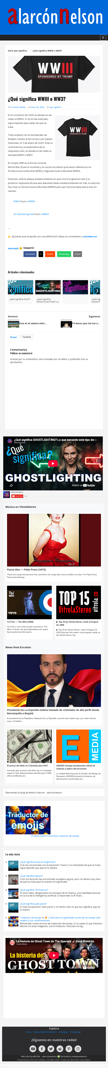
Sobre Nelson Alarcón (45, 1032)
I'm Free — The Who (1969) (20, 622)
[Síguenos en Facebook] (42, 1048)
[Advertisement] (54, 993)
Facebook (30, 254)
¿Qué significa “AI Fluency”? (34, 889)
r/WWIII (31, 201)
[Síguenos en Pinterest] (69, 1048)
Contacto (63, 1032)
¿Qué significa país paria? (33, 903)
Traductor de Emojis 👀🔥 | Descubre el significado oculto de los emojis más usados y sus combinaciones (60, 919)
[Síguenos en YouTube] (33, 1048)
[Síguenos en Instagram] (78, 1048)
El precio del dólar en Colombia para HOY (27, 765)
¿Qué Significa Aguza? (31, 875)
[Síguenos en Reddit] (60, 1048)
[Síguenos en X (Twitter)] (51, 1048)
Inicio (29, 1032)
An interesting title (24, 214)
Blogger (13, 337)
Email (77, 254)
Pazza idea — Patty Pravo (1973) (26, 569)
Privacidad (75, 1032)
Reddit (50, 254)
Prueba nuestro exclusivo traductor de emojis (55, 835)
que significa (55, 107)
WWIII (17, 201)
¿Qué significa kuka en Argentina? (38, 862)
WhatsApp (64, 254)
